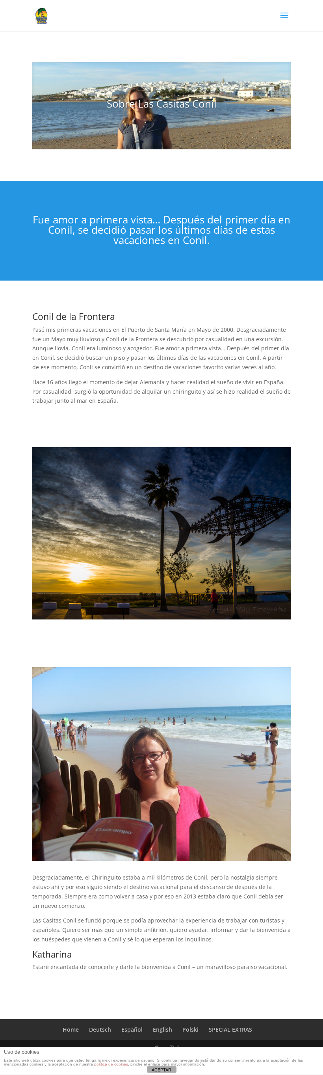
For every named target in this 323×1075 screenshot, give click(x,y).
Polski (190, 1029)
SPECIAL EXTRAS (230, 1029)
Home (71, 1029)
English (162, 1029)
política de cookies (111, 1064)
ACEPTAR (161, 1070)
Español (132, 1029)
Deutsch (100, 1029)
